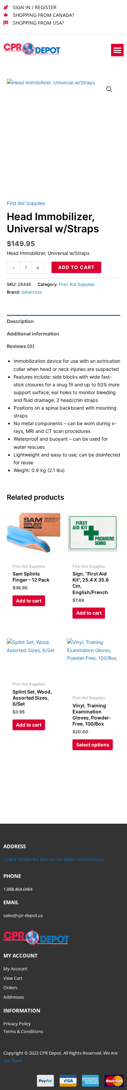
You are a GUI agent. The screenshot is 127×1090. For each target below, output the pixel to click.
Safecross (31, 292)
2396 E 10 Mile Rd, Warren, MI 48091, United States (53, 859)
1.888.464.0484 (18, 889)
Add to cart (76, 267)
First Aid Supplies (26, 203)
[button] (117, 50)
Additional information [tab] (33, 333)
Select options (92, 744)
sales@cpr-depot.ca (23, 915)
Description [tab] (20, 321)
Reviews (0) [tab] (21, 346)
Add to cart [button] (28, 600)
